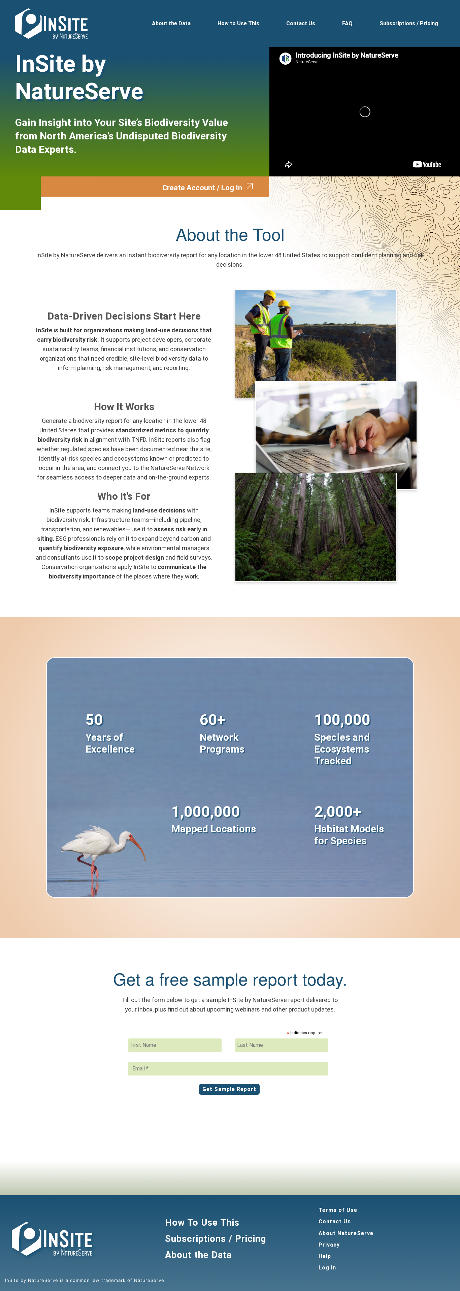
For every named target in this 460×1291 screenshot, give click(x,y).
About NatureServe (346, 1233)
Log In (327, 1267)
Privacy (329, 1245)
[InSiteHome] (51, 23)
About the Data (171, 23)
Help (325, 1256)
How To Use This (202, 1222)
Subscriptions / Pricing (409, 23)
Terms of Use (338, 1210)
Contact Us (300, 23)
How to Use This (238, 23)
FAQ (347, 23)
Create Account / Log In (202, 188)
